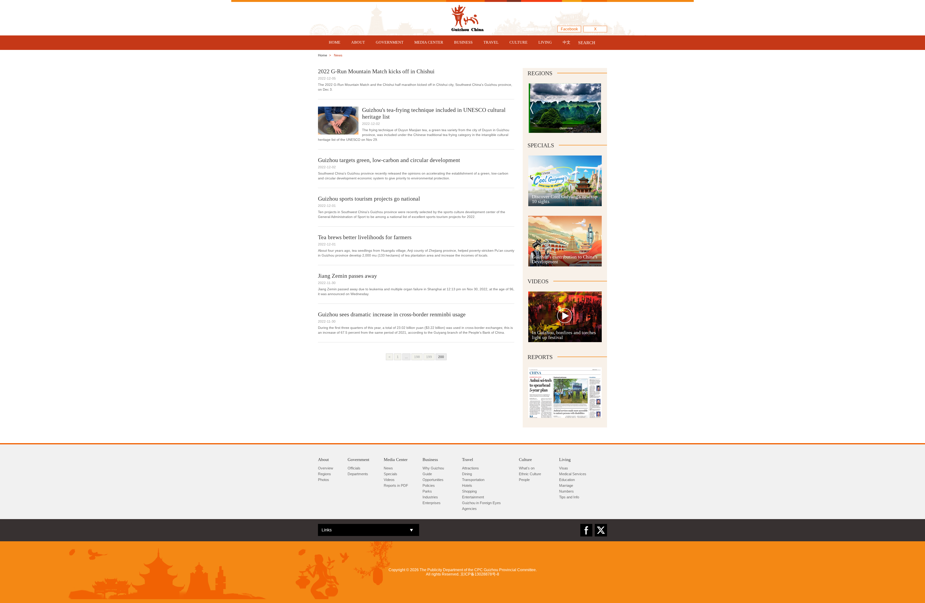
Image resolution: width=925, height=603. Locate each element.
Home (322, 55)
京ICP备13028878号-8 (479, 574)
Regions (540, 73)
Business (430, 459)
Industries (430, 497)
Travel (467, 459)
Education (567, 480)
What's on (527, 468)
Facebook (569, 29)
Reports (540, 357)
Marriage (566, 485)
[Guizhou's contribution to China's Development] (565, 218)
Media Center (396, 459)
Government (358, 459)
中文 (566, 42)
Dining (467, 474)
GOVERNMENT (389, 42)
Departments (358, 474)
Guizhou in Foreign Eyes (481, 503)
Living (565, 459)
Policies (429, 485)
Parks (427, 491)
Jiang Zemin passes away (347, 276)
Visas (563, 468)
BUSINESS (463, 42)
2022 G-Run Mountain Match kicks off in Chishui (376, 71)
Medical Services (572, 474)
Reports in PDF (396, 485)
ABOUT (358, 42)
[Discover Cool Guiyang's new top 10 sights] (565, 157)
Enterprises (432, 503)
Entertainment (473, 497)
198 (417, 357)
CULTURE (518, 42)
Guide (427, 474)
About (323, 459)
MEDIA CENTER (428, 42)
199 (429, 357)
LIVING (545, 42)
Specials (541, 145)
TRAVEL (491, 42)
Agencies (469, 509)
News (388, 468)
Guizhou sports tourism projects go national (369, 199)
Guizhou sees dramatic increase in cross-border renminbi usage (392, 314)
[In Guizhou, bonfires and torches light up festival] (565, 293)
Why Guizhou (433, 468)
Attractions (470, 468)
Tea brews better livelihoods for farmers (364, 237)
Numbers (566, 491)
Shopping (469, 491)
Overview (325, 468)
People (524, 480)
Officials (354, 468)
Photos (323, 480)
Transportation (473, 480)
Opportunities (433, 480)
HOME (334, 42)
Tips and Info (569, 497)
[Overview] (566, 92)
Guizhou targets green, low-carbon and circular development (389, 160)
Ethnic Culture (530, 474)
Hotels (467, 485)
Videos (538, 281)
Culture (525, 459)
